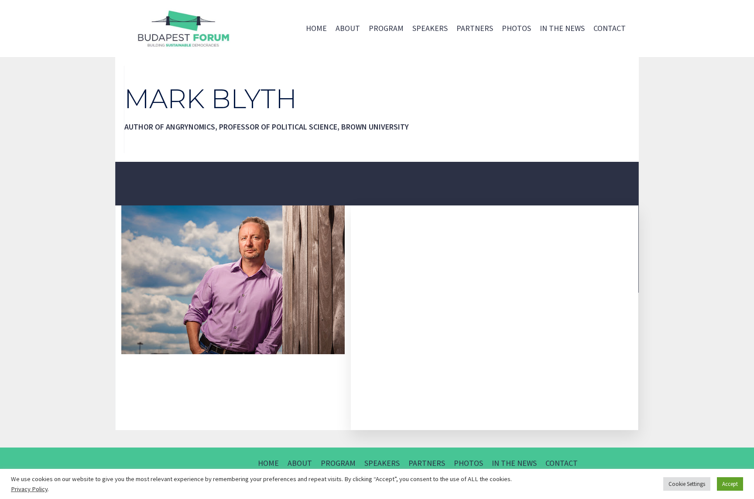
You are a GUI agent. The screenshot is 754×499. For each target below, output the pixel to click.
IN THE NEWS (562, 28)
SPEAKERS (430, 28)
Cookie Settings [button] (686, 484)
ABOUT (348, 28)
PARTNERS (474, 28)
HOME (316, 28)
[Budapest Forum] (182, 28)
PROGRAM (386, 28)
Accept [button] (730, 484)
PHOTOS (516, 28)
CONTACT (609, 28)
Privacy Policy (29, 489)
